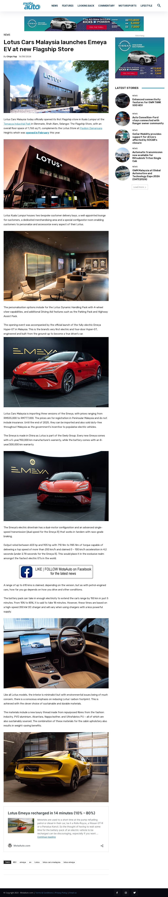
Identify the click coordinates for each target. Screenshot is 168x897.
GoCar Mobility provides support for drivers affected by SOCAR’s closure (146, 138)
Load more (139, 187)
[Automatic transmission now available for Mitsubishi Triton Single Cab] (122, 155)
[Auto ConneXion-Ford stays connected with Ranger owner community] (122, 118)
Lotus (37, 862)
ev (30, 862)
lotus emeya (69, 862)
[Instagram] (126, 892)
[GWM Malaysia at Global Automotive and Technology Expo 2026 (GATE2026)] (122, 173)
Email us (72, 892)
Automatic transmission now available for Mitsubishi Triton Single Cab (147, 157)
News (7, 35)
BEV (14, 862)
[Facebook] (117, 892)
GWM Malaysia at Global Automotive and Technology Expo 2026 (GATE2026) (146, 175)
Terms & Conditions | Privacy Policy (51, 892)
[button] (159, 5)
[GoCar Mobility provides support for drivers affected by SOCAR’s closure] (122, 136)
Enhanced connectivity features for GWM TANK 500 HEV (146, 102)
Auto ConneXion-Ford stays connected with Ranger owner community (148, 120)
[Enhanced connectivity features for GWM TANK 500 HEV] (122, 100)
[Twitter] (134, 892)
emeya (23, 862)
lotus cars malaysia (51, 862)
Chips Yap (12, 56)
